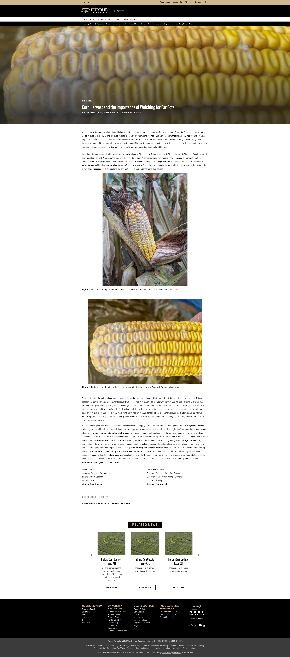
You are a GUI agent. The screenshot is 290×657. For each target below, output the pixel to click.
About (92, 19)
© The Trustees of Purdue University (102, 646)
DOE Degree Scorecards (126, 648)
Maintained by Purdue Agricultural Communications (176, 648)
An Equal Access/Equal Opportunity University (149, 646)
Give (191, 2)
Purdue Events (113, 625)
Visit (186, 2)
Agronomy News (103, 23)
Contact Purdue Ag (167, 617)
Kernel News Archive (120, 23)
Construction (113, 628)
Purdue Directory (114, 620)
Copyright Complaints (145, 648)
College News (89, 23)
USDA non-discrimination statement (182, 646)
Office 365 (86, 617)
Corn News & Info (105, 19)
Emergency (199, 2)
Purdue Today (87, 615)
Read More (111, 587)
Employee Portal (88, 609)
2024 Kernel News (138, 23)
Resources (135, 19)
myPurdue (86, 623)
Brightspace (86, 612)
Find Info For (88, 2)
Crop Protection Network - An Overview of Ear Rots (106, 504)
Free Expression (109, 648)
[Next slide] (198, 555)
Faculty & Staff (139, 609)
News (168, 2)
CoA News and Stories (168, 612)
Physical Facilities (115, 617)
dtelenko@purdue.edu (157, 484)
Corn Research (122, 19)
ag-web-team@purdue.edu (170, 653)
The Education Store (168, 615)
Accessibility (124, 646)
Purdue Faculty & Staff (117, 612)
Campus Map (113, 623)
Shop (182, 2)
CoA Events (138, 615)
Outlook (85, 620)
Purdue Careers (114, 615)
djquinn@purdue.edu (92, 484)
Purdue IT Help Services (117, 631)
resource (97, 169)
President (175, 2)
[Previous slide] (92, 555)
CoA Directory (139, 612)
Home (85, 19)
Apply (162, 2)
